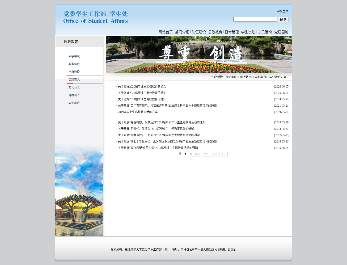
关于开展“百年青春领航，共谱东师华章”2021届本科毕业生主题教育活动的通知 (167, 105)
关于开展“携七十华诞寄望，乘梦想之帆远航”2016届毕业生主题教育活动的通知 (167, 141)
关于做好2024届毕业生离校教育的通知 (142, 99)
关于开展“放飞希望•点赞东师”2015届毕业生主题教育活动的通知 (158, 148)
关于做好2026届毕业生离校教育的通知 (142, 86)
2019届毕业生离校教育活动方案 (138, 112)
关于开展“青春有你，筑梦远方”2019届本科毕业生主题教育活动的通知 (161, 122)
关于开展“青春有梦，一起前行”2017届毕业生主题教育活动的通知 (159, 135)
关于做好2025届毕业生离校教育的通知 (142, 93)
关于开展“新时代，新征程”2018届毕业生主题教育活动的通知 (156, 128)
